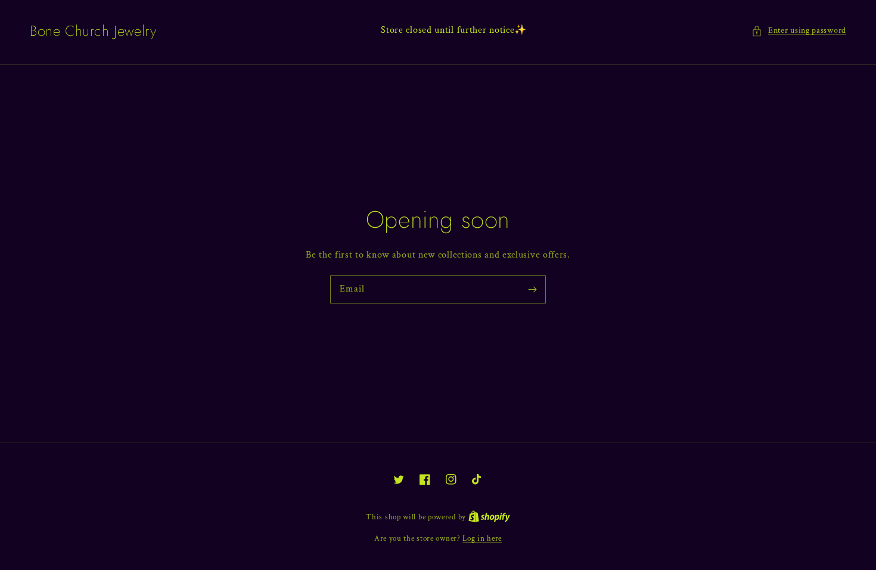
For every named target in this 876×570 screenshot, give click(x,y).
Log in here (482, 539)
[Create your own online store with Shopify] (489, 517)
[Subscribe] (532, 289)
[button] (798, 30)
